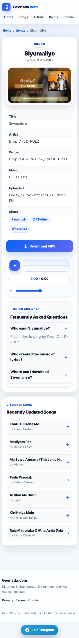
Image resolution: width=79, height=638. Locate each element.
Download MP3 (42, 246)
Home (8, 17)
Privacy (7, 600)
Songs (23, 17)
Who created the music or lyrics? (32, 357)
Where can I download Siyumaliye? (29, 374)
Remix (53, 17)
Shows (68, 17)
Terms (21, 600)
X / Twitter (40, 219)
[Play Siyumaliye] (14, 265)
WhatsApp (19, 228)
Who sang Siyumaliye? (30, 328)
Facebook (19, 219)
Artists (38, 17)
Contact (34, 600)
